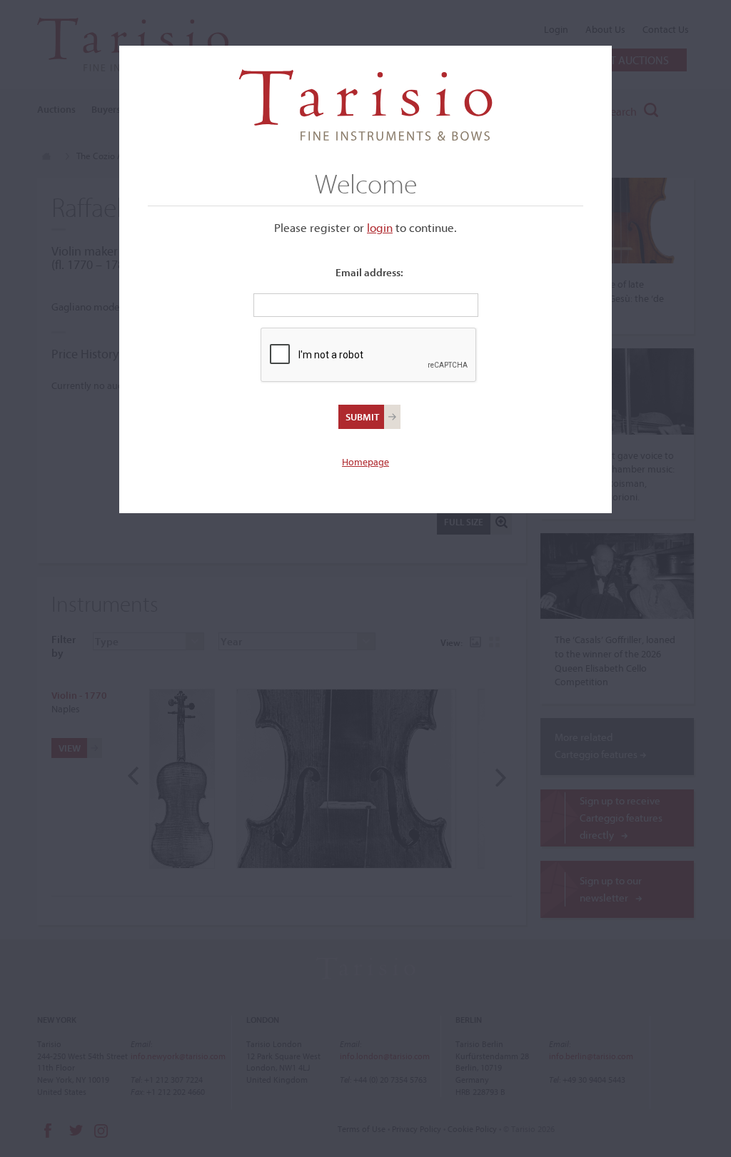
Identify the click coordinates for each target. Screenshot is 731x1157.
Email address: (369, 272)
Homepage (365, 461)
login (380, 227)
